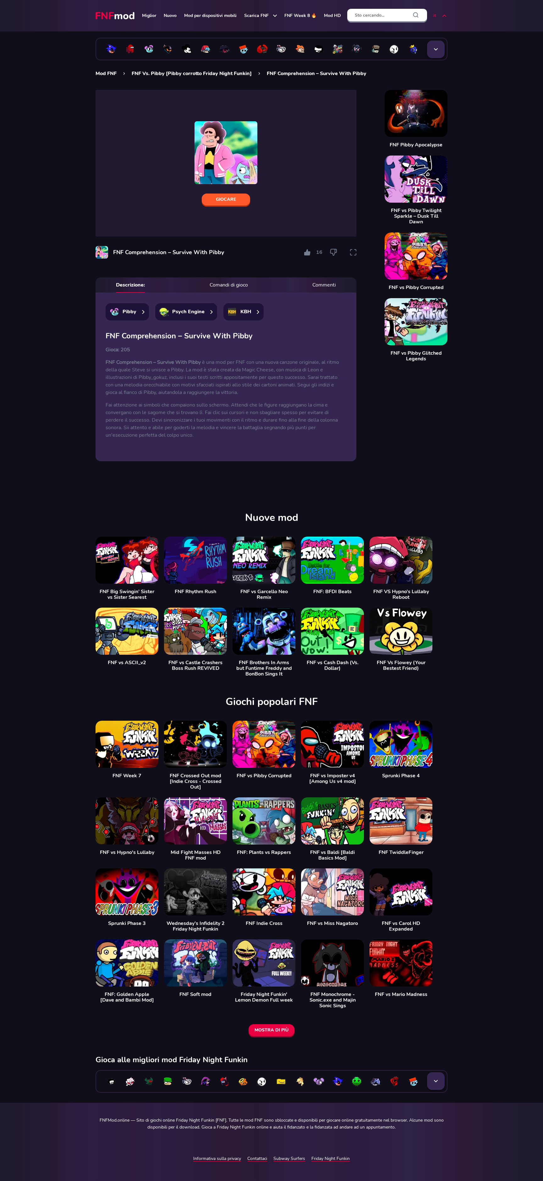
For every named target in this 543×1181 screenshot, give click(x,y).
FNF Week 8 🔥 (300, 16)
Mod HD (332, 16)
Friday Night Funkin (330, 1159)
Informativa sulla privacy (217, 1159)
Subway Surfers (289, 1159)
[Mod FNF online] (116, 15)
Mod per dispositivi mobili (210, 16)
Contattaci (257, 1159)
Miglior (149, 16)
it (434, 16)
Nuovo (170, 16)
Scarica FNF (256, 16)
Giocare (226, 199)
